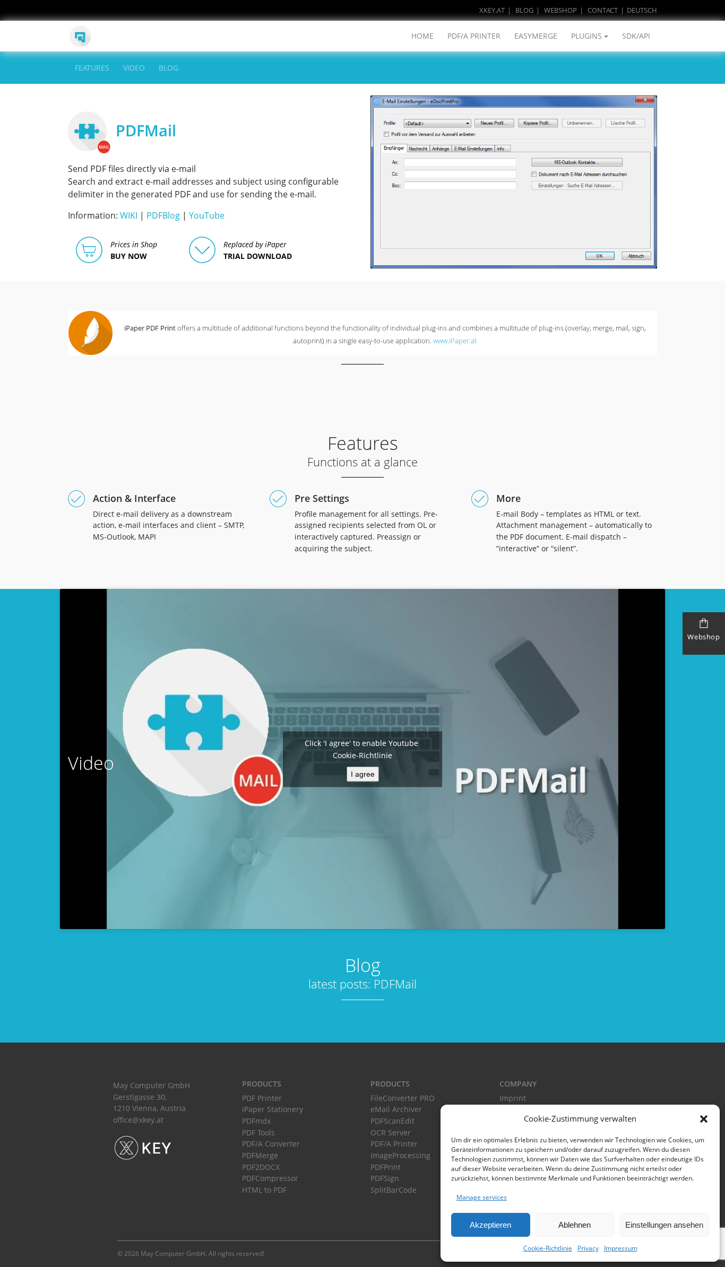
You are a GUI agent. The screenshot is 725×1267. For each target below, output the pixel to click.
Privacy (588, 1248)
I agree (363, 773)
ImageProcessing (400, 1155)
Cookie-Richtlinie (547, 1248)
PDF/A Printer (473, 36)
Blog (524, 10)
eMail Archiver (396, 1109)
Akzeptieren (490, 1224)
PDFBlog (163, 215)
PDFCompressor (270, 1178)
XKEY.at (492, 10)
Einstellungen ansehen (664, 1224)
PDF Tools (258, 1132)
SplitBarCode (393, 1190)
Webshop (560, 10)
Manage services (481, 1197)
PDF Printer (262, 1098)
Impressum (620, 1248)
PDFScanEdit (392, 1121)
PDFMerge (260, 1155)
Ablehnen (574, 1224)
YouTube (207, 215)
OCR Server (390, 1132)
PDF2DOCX (261, 1167)
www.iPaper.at (455, 340)
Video (134, 68)
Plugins (586, 36)
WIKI (128, 215)
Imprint (512, 1098)
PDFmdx (256, 1121)
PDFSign (384, 1178)
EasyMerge (535, 36)
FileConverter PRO (402, 1098)
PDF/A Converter (271, 1144)
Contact (603, 10)
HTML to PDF (264, 1190)
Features (92, 68)
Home (422, 36)
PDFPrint (385, 1167)
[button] (703, 1119)
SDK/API (636, 36)
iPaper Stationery (272, 1109)
